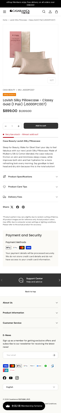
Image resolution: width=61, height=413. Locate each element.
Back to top (30, 291)
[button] (56, 12)
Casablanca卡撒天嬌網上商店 (19, 399)
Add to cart (41, 125)
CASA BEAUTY (9, 90)
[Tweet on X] (12, 207)
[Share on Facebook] (17, 207)
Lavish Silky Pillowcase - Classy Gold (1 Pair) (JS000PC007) (32, 20)
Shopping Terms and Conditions (44, 404)
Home (5, 20)
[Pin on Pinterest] (23, 207)
